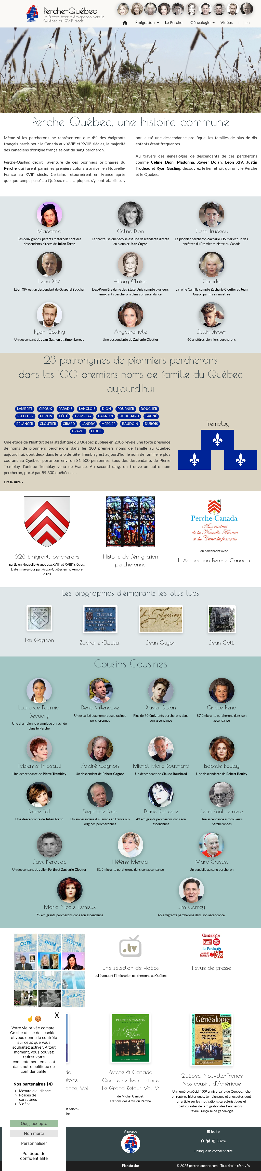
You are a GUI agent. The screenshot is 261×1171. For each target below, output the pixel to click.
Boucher (149, 408)
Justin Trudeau (211, 230)
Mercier (108, 423)
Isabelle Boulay (222, 765)
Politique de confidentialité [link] (34, 1156)
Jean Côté (221, 642)
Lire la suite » (13, 482)
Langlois (87, 408)
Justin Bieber (211, 331)
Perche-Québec (70, 11)
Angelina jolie (130, 331)
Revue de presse (211, 967)
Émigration (145, 23)
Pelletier (25, 416)
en (247, 23)
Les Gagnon (39, 639)
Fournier (126, 408)
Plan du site (130, 1165)
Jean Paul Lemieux (222, 811)
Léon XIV (234, 162)
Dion (106, 408)
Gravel (78, 431)
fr (239, 23)
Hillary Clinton (130, 281)
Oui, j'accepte (34, 1123)
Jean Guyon (138, 244)
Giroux (45, 408)
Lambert (24, 408)
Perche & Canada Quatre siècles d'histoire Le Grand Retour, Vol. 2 (130, 1079)
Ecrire (215, 1131)
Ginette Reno (221, 707)
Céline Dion (162, 162)
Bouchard (129, 416)
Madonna (185, 162)
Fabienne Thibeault (39, 765)
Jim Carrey (191, 906)
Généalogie (200, 23)
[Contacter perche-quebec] (208, 1131)
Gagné (151, 416)
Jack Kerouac (49, 861)
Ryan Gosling (168, 168)
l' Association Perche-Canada (214, 560)
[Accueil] (125, 22)
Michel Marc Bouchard (161, 765)
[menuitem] (125, 22)
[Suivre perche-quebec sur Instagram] (213, 1141)
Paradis (65, 408)
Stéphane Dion (100, 811)
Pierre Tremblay (54, 774)
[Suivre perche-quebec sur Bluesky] (208, 1141)
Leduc (96, 431)
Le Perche (173, 23)
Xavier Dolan (209, 162)
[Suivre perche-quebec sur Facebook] (202, 1141)
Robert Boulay (236, 774)
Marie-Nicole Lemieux (70, 906)
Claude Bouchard (174, 774)
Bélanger (24, 423)
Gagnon (105, 416)
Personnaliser (34, 1143)
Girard (69, 423)
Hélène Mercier (130, 861)
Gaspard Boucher (72, 289)
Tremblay (83, 416)
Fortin (46, 416)
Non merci (34, 1133)
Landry (88, 423)
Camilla (211, 281)
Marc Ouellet (211, 861)
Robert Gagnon (113, 774)
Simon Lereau (74, 339)
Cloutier (48, 423)
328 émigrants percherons (47, 556)
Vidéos (226, 23)
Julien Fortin (66, 244)
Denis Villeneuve (100, 707)
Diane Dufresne (161, 811)
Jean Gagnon (50, 339)
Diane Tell (39, 811)
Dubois (151, 423)
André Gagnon (100, 765)
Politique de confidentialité (213, 1151)
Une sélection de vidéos (130, 967)
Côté (63, 416)
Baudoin (130, 423)
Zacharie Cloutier (219, 239)
